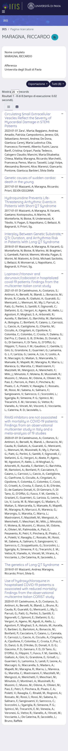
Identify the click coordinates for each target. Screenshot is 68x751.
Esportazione (37, 84)
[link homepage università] (44, 6)
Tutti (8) (57, 84)
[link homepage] (12, 6)
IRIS (4, 29)
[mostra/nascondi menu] (3, 11)
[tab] (9, 106)
